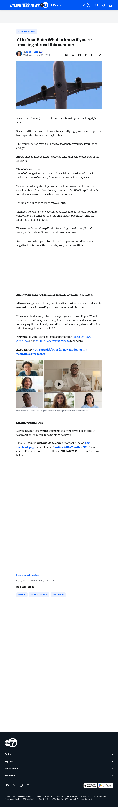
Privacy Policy (10, 796)
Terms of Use (85, 796)
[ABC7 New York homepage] (29, 5)
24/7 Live (56, 5)
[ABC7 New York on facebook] (7, 785)
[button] (6, 5)
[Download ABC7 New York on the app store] (90, 785)
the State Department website (52, 341)
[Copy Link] (99, 54)
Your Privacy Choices (25, 796)
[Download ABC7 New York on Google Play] (105, 785)
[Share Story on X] (72, 54)
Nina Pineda (32, 52)
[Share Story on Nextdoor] (86, 54)
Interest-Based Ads (100, 796)
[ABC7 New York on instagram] (21, 785)
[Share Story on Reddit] (79, 54)
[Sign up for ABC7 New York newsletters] (28, 785)
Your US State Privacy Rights (67, 796)
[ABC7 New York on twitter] (14, 785)
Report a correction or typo (27, 575)
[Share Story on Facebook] (66, 54)
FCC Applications (29, 799)
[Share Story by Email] (92, 54)
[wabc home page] (11, 742)
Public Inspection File (13, 799)
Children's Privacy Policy (45, 796)
